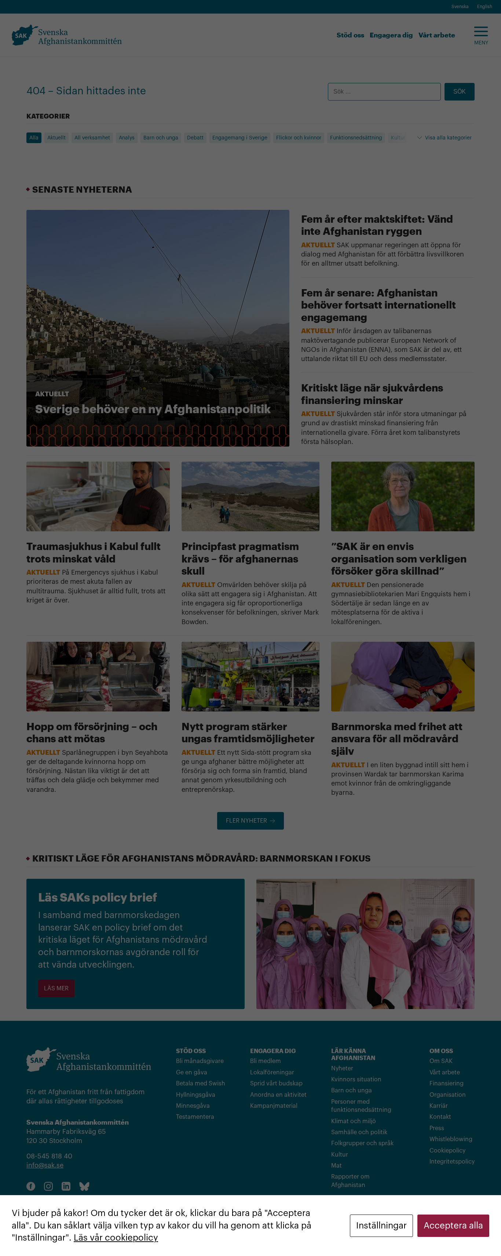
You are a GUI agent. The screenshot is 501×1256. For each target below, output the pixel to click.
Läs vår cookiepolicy (116, 1237)
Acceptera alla (453, 1225)
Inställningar (381, 1225)
